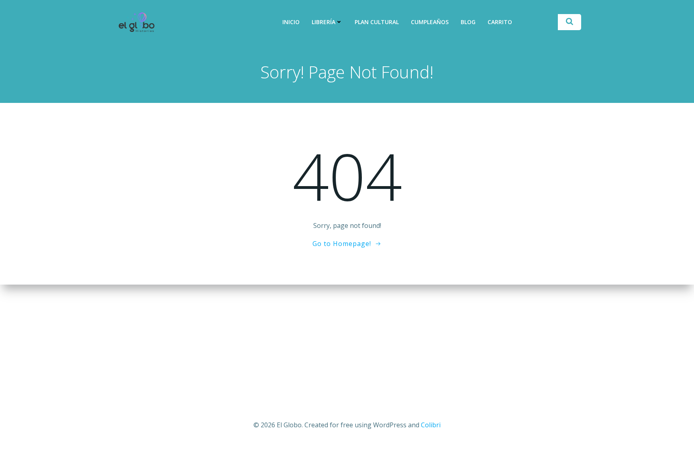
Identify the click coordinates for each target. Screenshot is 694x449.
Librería (323, 22)
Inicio (291, 22)
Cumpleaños (430, 22)
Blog (468, 22)
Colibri (431, 424)
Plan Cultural (377, 22)
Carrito (500, 22)
